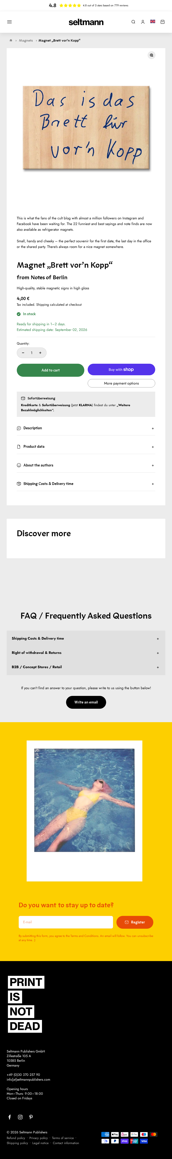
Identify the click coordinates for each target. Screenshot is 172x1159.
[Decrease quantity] (23, 353)
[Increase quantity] (40, 353)
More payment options (121, 383)
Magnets (26, 40)
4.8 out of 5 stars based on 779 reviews (105, 5)
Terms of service (63, 1138)
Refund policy (16, 1138)
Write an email (86, 702)
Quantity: (23, 343)
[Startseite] (11, 40)
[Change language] (152, 21)
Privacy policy (38, 1138)
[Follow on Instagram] (20, 1117)
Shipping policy (17, 1143)
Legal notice (40, 1143)
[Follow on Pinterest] (31, 1117)
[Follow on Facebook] (9, 1117)
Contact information (66, 1143)
